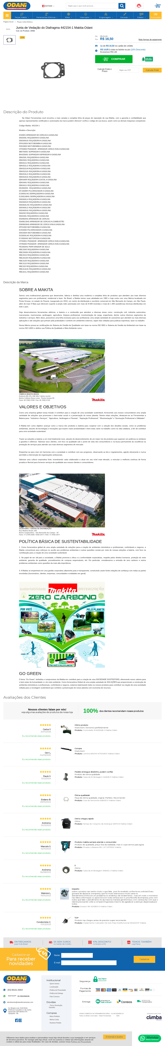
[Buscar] (121, 6)
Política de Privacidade (81, 1042)
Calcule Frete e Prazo (105, 70)
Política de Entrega (56, 993)
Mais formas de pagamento (150, 40)
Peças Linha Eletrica (24, 22)
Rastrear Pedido (55, 1023)
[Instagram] (20, 1020)
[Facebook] (16, 1020)
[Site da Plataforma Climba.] (154, 1016)
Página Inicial (8, 22)
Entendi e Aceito (114, 1037)
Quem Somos (54, 984)
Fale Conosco (55, 997)
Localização (54, 987)
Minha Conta (54, 1020)
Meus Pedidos (55, 1016)
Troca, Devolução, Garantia (56, 1006)
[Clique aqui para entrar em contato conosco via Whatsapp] (149, 1038)
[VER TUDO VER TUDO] (7, 15)
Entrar (48, 6)
